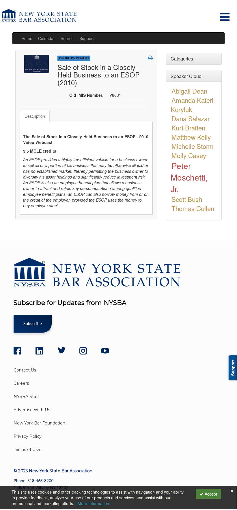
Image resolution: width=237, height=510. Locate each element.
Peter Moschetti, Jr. (189, 177)
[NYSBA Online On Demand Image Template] (36, 63)
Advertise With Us (32, 409)
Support (86, 38)
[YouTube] (105, 350)
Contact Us (25, 370)
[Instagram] (83, 350)
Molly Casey (188, 155)
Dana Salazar (190, 118)
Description (35, 116)
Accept (210, 494)
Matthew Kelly (191, 136)
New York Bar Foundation (39, 423)
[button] (150, 57)
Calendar (46, 38)
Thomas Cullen (192, 208)
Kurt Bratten (188, 127)
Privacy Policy (28, 436)
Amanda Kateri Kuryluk (192, 104)
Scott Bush (186, 199)
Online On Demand (74, 58)
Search (67, 38)
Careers (21, 383)
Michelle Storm (192, 146)
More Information (93, 503)
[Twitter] (61, 350)
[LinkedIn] (39, 350)
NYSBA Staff (26, 396)
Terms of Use (27, 449)
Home (26, 38)
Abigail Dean (189, 90)
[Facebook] (17, 350)
